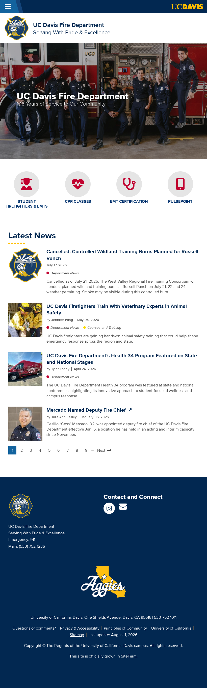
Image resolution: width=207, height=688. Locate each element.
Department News (64, 273)
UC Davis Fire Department (68, 24)
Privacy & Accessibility (79, 628)
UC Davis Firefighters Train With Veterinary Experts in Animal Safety (116, 309)
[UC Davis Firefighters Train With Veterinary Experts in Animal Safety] (25, 319)
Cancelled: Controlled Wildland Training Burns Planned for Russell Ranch (122, 255)
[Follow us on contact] (123, 508)
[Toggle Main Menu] (7, 6)
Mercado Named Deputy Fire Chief (86, 410)
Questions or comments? (34, 628)
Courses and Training (104, 327)
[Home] (16, 28)
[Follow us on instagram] (109, 508)
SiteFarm (129, 656)
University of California (171, 628)
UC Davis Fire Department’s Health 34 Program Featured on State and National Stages (121, 359)
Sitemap (77, 635)
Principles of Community (125, 628)
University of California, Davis (56, 617)
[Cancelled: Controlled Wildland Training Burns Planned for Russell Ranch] (25, 265)
